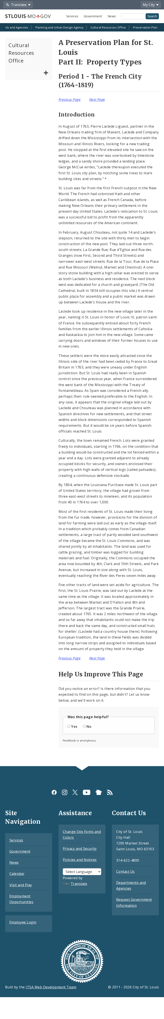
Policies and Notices (80, 859)
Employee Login (23, 922)
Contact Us (125, 871)
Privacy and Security (80, 848)
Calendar (17, 873)
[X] (75, 792)
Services (72, 16)
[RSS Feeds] (110, 792)
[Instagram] (64, 792)
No (88, 726)
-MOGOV (28, 16)
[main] (82, 395)
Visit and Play (20, 885)
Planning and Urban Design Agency (59, 27)
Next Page (97, 99)
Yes (74, 726)
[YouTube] (86, 792)
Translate (79, 883)
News (112, 16)
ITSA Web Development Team (51, 987)
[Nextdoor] (98, 792)
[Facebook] (54, 792)
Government (93, 16)
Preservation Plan (145, 27)
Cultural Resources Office (108, 27)
